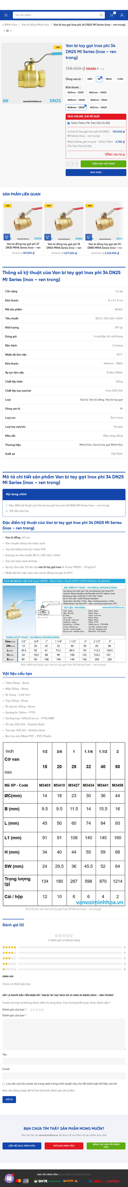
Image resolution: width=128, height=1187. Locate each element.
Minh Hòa (86, 444)
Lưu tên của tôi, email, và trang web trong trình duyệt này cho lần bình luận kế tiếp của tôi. (62, 1083)
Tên (4, 1054)
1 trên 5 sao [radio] (31, 1009)
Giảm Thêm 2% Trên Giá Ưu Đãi (90, 123)
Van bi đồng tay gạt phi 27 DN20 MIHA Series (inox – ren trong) (23, 248)
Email (6, 1069)
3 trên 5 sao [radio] (37, 1009)
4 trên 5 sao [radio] (39, 1009)
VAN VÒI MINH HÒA (47, 1175)
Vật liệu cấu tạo (19, 511)
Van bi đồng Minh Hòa (35, 24)
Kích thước (73, 87)
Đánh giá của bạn (14, 1009)
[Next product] (10, 30)
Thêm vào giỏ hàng (103, 164)
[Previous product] (4, 30)
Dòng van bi (73, 79)
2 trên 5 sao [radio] (34, 1009)
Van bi (84, 399)
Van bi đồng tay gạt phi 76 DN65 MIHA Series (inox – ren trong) (63, 248)
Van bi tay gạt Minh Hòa (108, 444)
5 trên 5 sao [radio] (42, 1009)
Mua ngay (96, 172)
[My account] (122, 15)
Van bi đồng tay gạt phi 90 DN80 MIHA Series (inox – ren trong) (105, 248)
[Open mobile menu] (6, 15)
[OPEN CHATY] (9, 1178)
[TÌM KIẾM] (101, 15)
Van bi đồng (96, 399)
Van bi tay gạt (114, 399)
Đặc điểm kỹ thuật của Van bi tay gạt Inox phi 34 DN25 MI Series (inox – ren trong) (59, 505)
